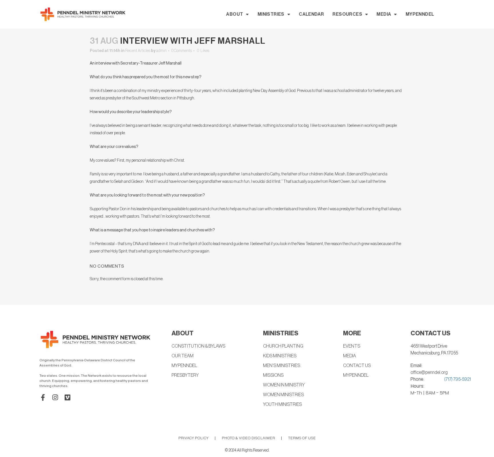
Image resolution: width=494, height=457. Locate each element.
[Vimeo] (67, 397)
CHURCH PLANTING (283, 346)
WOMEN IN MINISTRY (284, 385)
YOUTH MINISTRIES (282, 404)
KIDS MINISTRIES (279, 356)
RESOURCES (347, 14)
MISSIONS (273, 375)
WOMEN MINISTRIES (283, 394)
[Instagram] (55, 397)
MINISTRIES (271, 14)
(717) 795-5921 (457, 379)
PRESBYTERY (185, 375)
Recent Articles (137, 51)
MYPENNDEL (420, 14)
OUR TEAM (183, 356)
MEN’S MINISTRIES (281, 365)
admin (161, 51)
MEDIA (384, 14)
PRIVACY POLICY (193, 438)
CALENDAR (311, 14)
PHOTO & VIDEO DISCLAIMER (248, 438)
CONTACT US (357, 365)
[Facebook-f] (42, 397)
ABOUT (234, 14)
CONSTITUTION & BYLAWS (198, 346)
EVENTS (351, 346)
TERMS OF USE (302, 438)
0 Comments (181, 51)
